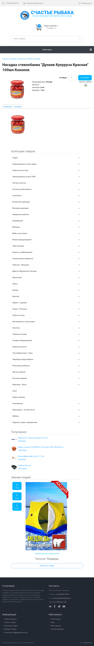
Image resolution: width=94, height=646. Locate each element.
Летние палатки (19, 183)
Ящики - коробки (19, 303)
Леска (15, 284)
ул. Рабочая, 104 (60, 602)
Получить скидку (47, 566)
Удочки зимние (18, 372)
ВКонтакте (88, 642)
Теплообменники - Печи (22, 353)
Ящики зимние (18, 397)
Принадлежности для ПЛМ (23, 177)
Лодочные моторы (20, 170)
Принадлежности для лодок (24, 164)
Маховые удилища (20, 208)
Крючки (15, 296)
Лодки (15, 158)
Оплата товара (10, 622)
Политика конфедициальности (16, 632)
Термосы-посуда (19, 334)
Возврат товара (10, 629)
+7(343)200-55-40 (62, 594)
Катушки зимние (19, 378)
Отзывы (17, 106)
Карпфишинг (17, 221)
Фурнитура (17, 277)
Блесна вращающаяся (22, 240)
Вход (53, 622)
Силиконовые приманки (22, 258)
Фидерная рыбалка (20, 214)
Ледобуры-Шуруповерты (22, 359)
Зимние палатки (19, 347)
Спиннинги (17, 195)
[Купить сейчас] (85, 85)
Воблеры (16, 227)
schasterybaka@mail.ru (62, 598)
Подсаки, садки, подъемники (24, 422)
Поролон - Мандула (20, 265)
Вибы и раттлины (19, 233)
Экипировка (17, 403)
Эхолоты (16, 328)
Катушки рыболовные (21, 189)
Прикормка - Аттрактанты (23, 410)
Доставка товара (11, 626)
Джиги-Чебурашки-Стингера (24, 271)
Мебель (15, 416)
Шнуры (15, 290)
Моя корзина (56, 626)
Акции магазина (10, 619)
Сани (14, 391)
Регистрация (56, 619)
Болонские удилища (21, 202)
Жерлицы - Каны (19, 384)
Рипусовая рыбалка (21, 366)
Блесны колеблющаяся (22, 252)
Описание (8, 106)
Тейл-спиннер (18, 246)
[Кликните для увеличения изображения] (16, 89)
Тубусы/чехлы (18, 315)
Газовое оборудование (22, 340)
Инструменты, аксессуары (23, 321)
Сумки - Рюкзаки (19, 309)
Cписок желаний (57, 629)
